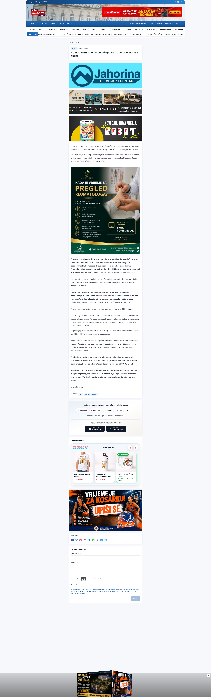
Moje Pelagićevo (165, 29)
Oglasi (131, 23)
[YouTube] (178, 2)
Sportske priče (74, 29)
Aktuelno (43, 23)
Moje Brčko (139, 29)
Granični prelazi (117, 29)
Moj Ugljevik (179, 29)
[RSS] (181, 2)
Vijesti (85, 29)
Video (93, 29)
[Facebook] (171, 2)
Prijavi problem (141, 23)
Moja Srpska (51, 29)
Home (32, 23)
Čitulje (129, 29)
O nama (151, 23)
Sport (53, 23)
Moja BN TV (104, 29)
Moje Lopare (151, 29)
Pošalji (135, 598)
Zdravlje (62, 29)
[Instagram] (175, 2)
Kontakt (159, 23)
